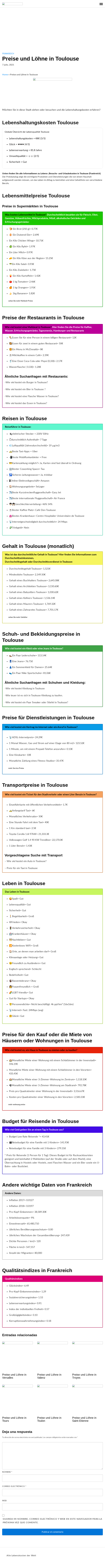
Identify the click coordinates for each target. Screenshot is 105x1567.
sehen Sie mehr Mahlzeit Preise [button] (20, 301)
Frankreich (8, 54)
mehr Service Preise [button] (16, 768)
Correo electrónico (14, 1486)
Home (5, 75)
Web (4, 1501)
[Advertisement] (52, 28)
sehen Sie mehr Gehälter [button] (17, 617)
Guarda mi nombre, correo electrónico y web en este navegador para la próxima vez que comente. (52, 1521)
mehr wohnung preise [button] (16, 1105)
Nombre (7, 1472)
